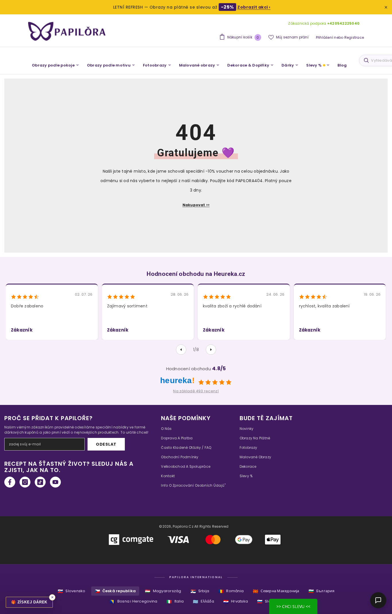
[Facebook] (9, 482)
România (231, 591)
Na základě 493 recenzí (196, 391)
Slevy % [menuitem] (314, 65)
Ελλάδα (203, 602)
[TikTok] (40, 482)
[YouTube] (55, 482)
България (321, 591)
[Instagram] (25, 482)
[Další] (211, 349)
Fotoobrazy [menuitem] (155, 65)
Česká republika (115, 591)
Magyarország (163, 591)
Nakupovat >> (196, 204)
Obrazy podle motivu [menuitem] (109, 65)
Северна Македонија (276, 591)
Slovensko (71, 591)
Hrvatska (235, 602)
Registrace (354, 37)
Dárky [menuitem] (288, 65)
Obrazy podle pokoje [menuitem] (53, 65)
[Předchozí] (181, 349)
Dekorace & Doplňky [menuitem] (248, 65)
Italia (175, 602)
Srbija (200, 591)
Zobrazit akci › (254, 7)
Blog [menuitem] (342, 65)
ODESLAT (106, 444)
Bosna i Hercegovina (134, 602)
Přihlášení (324, 37)
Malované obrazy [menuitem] (197, 65)
